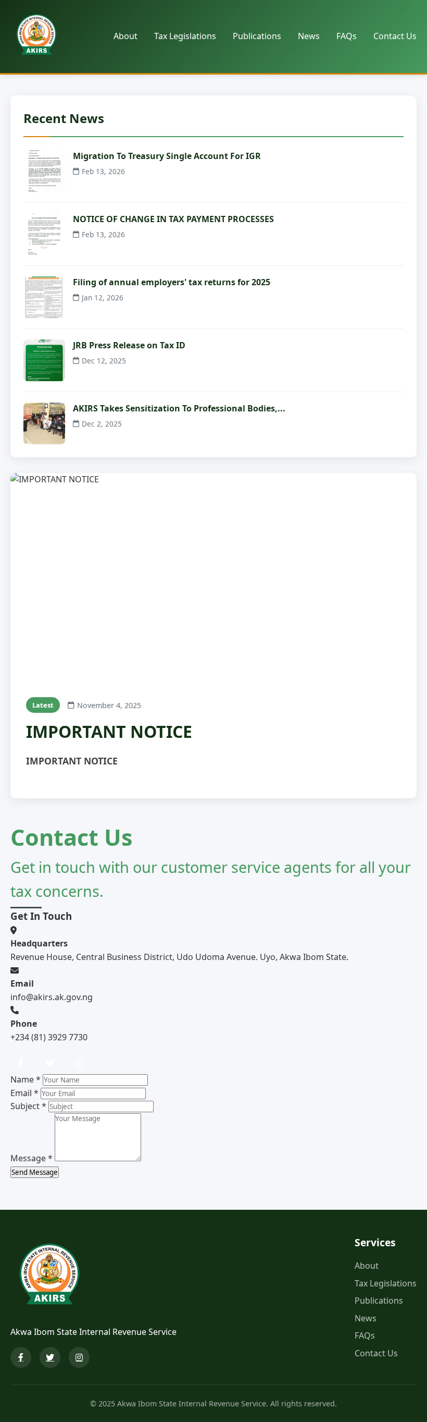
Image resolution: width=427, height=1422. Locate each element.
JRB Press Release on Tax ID (129, 345)
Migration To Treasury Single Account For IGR (167, 156)
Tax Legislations (185, 36)
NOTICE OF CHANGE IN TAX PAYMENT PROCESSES (173, 219)
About (125, 36)
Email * (24, 1093)
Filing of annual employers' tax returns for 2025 (171, 282)
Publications (257, 36)
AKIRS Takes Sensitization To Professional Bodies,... (179, 408)
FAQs (346, 36)
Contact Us (395, 36)
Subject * (28, 1106)
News (309, 36)
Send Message (34, 1172)
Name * (25, 1079)
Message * (31, 1158)
